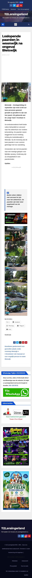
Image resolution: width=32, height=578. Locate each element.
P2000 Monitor (5, 9)
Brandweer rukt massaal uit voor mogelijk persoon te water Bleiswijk (15, 356)
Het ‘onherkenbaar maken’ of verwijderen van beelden (17, 573)
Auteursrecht (25, 561)
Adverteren (13, 9)
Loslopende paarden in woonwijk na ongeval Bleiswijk (12, 43)
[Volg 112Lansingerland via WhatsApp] (16, 218)
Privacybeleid (13, 566)
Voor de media (24, 566)
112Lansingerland (16, 14)
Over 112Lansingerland (23, 9)
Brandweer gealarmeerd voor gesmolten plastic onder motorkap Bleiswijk (15, 349)
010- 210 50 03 (13, 385)
